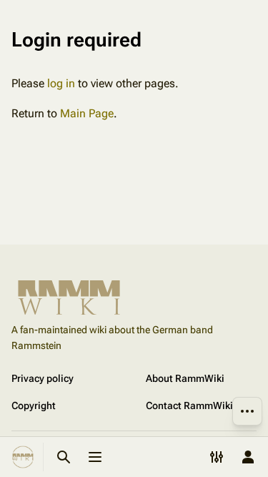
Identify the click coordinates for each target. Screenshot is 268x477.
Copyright (33, 405)
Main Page (87, 113)
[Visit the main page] (23, 457)
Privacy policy (42, 378)
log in (61, 83)
